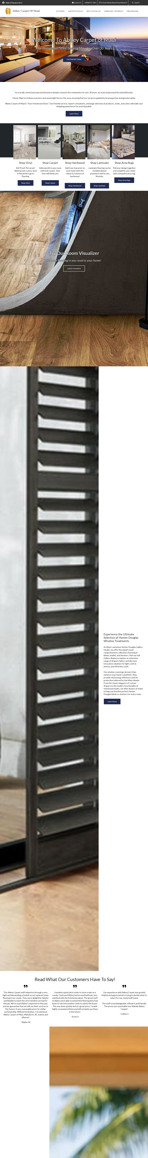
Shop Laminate (99, 186)
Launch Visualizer (74, 268)
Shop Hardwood (74, 186)
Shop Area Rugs (124, 180)
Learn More (74, 114)
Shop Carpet (50, 183)
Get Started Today (74, 59)
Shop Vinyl (25, 183)
